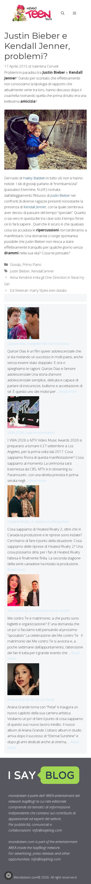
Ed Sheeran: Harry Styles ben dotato (38, 290)
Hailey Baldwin (34, 177)
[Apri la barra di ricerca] (63, 13)
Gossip (15, 264)
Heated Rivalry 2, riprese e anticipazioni (38, 521)
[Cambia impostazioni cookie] (8, 875)
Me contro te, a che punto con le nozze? (38, 610)
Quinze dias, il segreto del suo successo (38, 343)
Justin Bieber (60, 195)
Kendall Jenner (34, 206)
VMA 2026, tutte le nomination (31, 432)
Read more (68, 391)
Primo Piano (31, 264)
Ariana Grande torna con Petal (30, 699)
